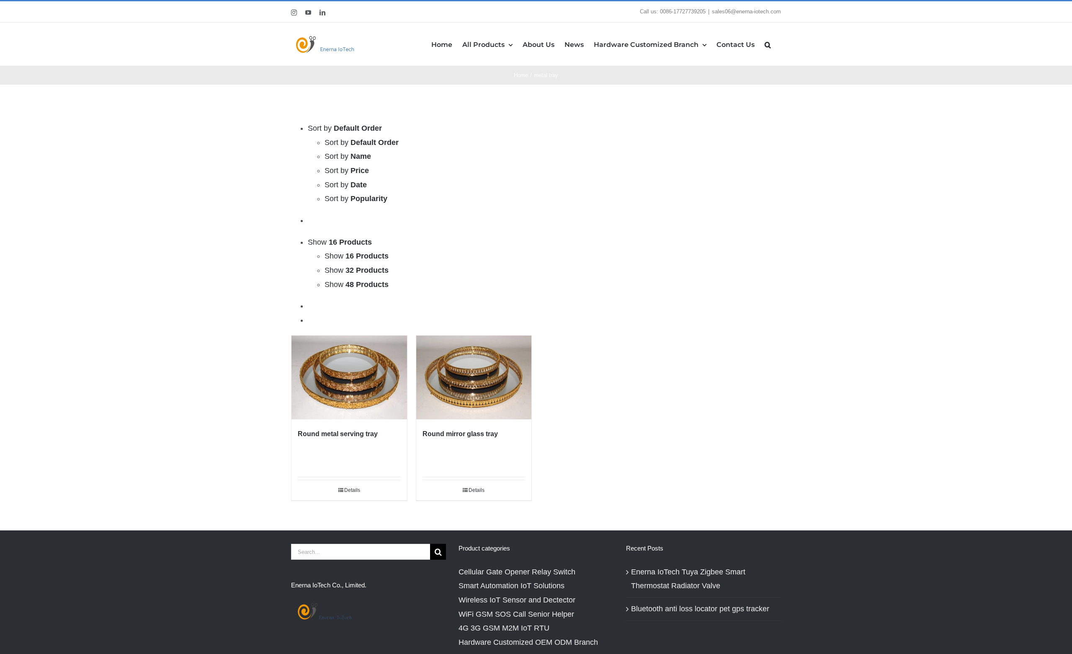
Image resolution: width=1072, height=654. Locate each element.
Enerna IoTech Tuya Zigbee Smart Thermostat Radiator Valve (688, 579)
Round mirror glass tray (460, 433)
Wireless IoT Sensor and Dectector (517, 600)
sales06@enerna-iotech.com (746, 11)
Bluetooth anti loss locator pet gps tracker (700, 609)
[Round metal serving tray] (349, 377)
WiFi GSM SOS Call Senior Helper (516, 614)
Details (352, 490)
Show (357, 256)
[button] (768, 44)
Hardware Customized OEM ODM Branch (528, 642)
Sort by (362, 142)
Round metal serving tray (338, 433)
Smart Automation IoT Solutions (511, 586)
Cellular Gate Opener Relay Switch (517, 572)
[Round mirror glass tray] (474, 377)
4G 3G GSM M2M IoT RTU (504, 628)
